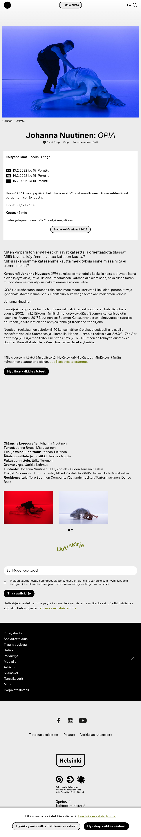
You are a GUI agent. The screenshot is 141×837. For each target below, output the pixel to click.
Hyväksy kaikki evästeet (106, 826)
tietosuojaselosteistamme (56, 608)
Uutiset (9, 650)
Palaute (69, 735)
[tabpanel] (28, 508)
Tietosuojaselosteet (43, 735)
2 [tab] (73, 531)
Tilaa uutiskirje (19, 593)
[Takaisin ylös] (133, 662)
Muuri (8, 684)
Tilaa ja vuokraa (15, 644)
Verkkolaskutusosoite (96, 735)
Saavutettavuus (16, 639)
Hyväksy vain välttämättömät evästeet (46, 826)
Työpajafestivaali (16, 690)
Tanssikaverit (13, 678)
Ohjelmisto (72, 5)
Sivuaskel (11, 673)
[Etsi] (135, 5)
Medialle (10, 661)
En (129, 5)
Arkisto (9, 667)
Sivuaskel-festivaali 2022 (70, 229)
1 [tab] (70, 531)
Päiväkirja (11, 656)
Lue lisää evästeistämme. (97, 816)
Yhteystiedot (13, 633)
